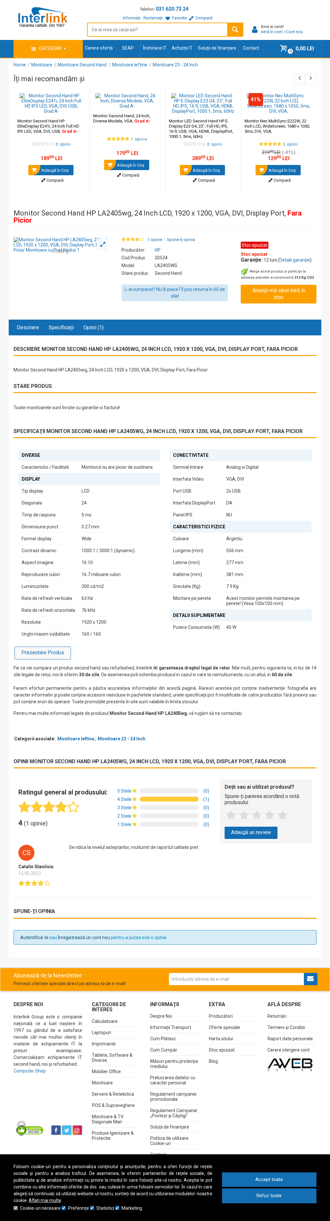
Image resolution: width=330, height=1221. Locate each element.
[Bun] (256, 815)
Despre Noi (161, 1016)
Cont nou (294, 31)
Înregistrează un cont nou (84, 937)
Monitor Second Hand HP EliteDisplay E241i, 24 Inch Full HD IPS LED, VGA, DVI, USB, (48, 126)
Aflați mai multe (45, 1200)
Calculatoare (105, 1021)
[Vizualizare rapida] (76, 107)
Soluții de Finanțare (169, 1127)
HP (157, 250)
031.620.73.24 (172, 9)
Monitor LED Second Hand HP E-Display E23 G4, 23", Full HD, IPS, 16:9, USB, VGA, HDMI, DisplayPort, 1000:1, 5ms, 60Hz (201, 129)
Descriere (28, 327)
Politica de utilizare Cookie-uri (169, 1141)
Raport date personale (290, 1038)
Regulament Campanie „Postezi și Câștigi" (173, 1113)
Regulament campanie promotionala (173, 1096)
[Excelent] (282, 815)
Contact (251, 48)
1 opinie (154, 240)
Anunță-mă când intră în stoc (278, 293)
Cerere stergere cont (288, 1050)
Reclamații (153, 17)
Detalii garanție (294, 260)
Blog (213, 1061)
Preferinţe (78, 1208)
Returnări (276, 1016)
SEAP (128, 48)
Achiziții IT (182, 48)
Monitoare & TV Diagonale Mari (107, 1119)
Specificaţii (61, 327)
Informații (132, 17)
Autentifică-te (34, 937)
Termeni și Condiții (286, 1027)
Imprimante (104, 1043)
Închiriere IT (155, 48)
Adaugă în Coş (54, 170)
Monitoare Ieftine (75, 738)
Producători (221, 1016)
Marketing (131, 1208)
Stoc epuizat (222, 1050)
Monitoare (102, 1082)
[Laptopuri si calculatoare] (30, 1127)
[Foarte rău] (231, 815)
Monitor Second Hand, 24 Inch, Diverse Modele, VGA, (121, 118)
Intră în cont (272, 31)
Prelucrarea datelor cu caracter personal (172, 1080)
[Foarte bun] (269, 815)
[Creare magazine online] (290, 1064)
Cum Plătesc (163, 1038)
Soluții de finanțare (217, 48)
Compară (54, 180)
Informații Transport (170, 1027)
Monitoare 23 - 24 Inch (121, 738)
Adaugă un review (251, 832)
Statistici (105, 1208)
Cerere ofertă (99, 48)
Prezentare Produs (42, 652)
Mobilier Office (106, 1071)
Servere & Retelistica (113, 1094)
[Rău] (244, 815)
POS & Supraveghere (113, 1105)
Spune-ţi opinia (181, 240)
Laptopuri (101, 1032)
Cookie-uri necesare (40, 1208)
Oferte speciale (224, 1027)
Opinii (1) (93, 327)
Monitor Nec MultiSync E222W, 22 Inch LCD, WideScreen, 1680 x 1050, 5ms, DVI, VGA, (277, 126)
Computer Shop (30, 1070)
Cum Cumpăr (163, 1050)
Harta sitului (221, 1038)
